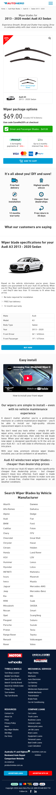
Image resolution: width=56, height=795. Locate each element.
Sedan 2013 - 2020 (38, 9)
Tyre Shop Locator (12, 673)
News (7, 726)
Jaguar (6, 586)
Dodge (33, 513)
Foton (33, 528)
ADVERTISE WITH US (40, 773)
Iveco (6, 581)
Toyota (33, 634)
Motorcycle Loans (35, 726)
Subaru (33, 620)
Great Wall (35, 538)
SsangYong (35, 615)
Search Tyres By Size (13, 679)
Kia (4, 596)
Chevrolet (8, 538)
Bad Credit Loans (35, 743)
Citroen (6, 547)
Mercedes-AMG (37, 586)
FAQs (7, 720)
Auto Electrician (34, 679)
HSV (5, 557)
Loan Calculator (34, 746)
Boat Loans (32, 733)
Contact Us (9, 713)
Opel (5, 615)
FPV (32, 533)
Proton (6, 629)
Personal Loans (34, 739)
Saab (32, 600)
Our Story (8, 736)
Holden (33, 547)
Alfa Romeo (9, 509)
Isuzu (6, 576)
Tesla (32, 629)
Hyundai (7, 567)
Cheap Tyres (10, 689)
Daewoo (34, 504)
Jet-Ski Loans (33, 730)
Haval (33, 542)
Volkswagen (36, 639)
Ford (32, 523)
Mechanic (32, 676)
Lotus (33, 567)
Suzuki (33, 625)
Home (3, 9)
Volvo (32, 644)
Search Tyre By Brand (13, 683)
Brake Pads (32, 699)
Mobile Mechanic (35, 692)
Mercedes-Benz (38, 591)
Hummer (7, 562)
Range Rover (9, 634)
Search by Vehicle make (14, 686)
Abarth (6, 504)
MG (31, 596)
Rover (6, 644)
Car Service (32, 686)
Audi (5, 518)
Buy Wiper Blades (11, 730)
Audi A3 (26, 9)
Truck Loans (33, 716)
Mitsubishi (8, 605)
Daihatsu (34, 509)
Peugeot (7, 620)
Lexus (33, 562)
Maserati (34, 576)
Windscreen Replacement (38, 689)
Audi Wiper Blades (14, 9)
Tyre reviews (10, 692)
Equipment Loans (35, 736)
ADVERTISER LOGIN (15, 773)
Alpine (6, 513)
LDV (32, 557)
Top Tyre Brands (11, 696)
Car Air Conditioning (36, 702)
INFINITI (7, 571)
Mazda (33, 581)
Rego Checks (33, 673)
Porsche (7, 625)
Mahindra (34, 571)
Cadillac (7, 528)
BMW (5, 523)
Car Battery (32, 683)
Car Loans (32, 713)
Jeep (5, 591)
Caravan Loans (34, 723)
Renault (7, 639)
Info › (22, 146)
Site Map (8, 733)
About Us (8, 716)
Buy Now (28, 347)
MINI (5, 600)
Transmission (33, 696)
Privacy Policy (10, 723)
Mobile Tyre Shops (12, 676)
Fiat (32, 518)
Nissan (6, 610)
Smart (33, 610)
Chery (6, 533)
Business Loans (34, 720)
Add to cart (30, 161)
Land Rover (35, 552)
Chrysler (7, 542)
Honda (6, 552)
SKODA (33, 605)
